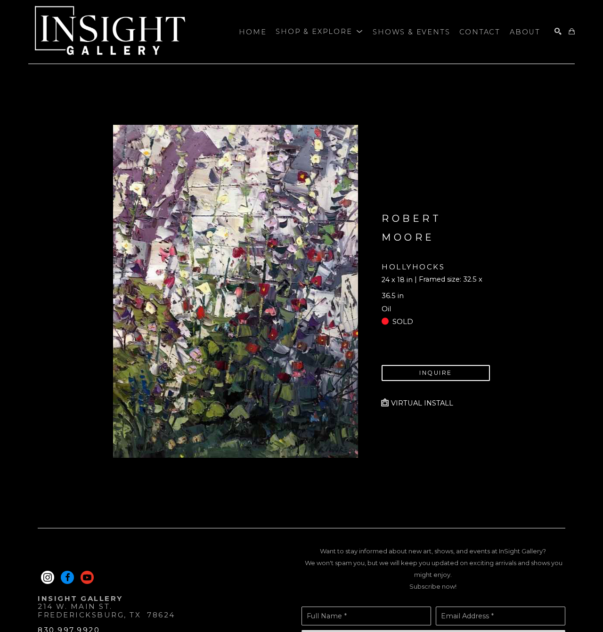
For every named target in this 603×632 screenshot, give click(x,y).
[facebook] (67, 577)
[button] (319, 32)
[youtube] (87, 577)
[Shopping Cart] (572, 31)
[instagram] (47, 577)
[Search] (558, 31)
